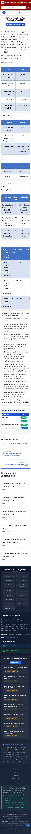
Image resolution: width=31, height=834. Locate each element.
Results (22, 595)
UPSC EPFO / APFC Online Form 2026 (14, 723)
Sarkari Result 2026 (18, 754)
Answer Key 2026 (19, 756)
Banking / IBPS (22, 580)
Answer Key (9, 580)
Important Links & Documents (16, 24)
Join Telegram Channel (12, 645)
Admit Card (22, 576)
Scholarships (9, 599)
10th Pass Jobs (21, 752)
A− (27, 2)
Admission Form (9, 576)
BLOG (9, 584)
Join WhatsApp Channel (12, 650)
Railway (9, 595)
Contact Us (15, 772)
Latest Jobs (11, 13)
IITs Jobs (9, 591)
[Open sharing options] (28, 825)
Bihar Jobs (10, 759)
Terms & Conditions (15, 782)
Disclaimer (15, 775)
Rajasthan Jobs (19, 759)
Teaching (21, 604)
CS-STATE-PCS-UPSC (22, 585)
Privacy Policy (15, 778)
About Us (15, 768)
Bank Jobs (10, 749)
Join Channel (24, 424)
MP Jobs (9, 761)
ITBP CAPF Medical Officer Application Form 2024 (14, 443)
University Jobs (9, 608)
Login (17, 2)
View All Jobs (14, 662)
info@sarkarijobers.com (11, 637)
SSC (22, 599)
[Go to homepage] (4, 12)
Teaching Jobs (11, 752)
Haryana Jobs (17, 761)
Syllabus (9, 604)
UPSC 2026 (17, 747)
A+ (25, 2)
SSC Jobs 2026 (8, 747)
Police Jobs (18, 749)
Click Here (24, 417)
